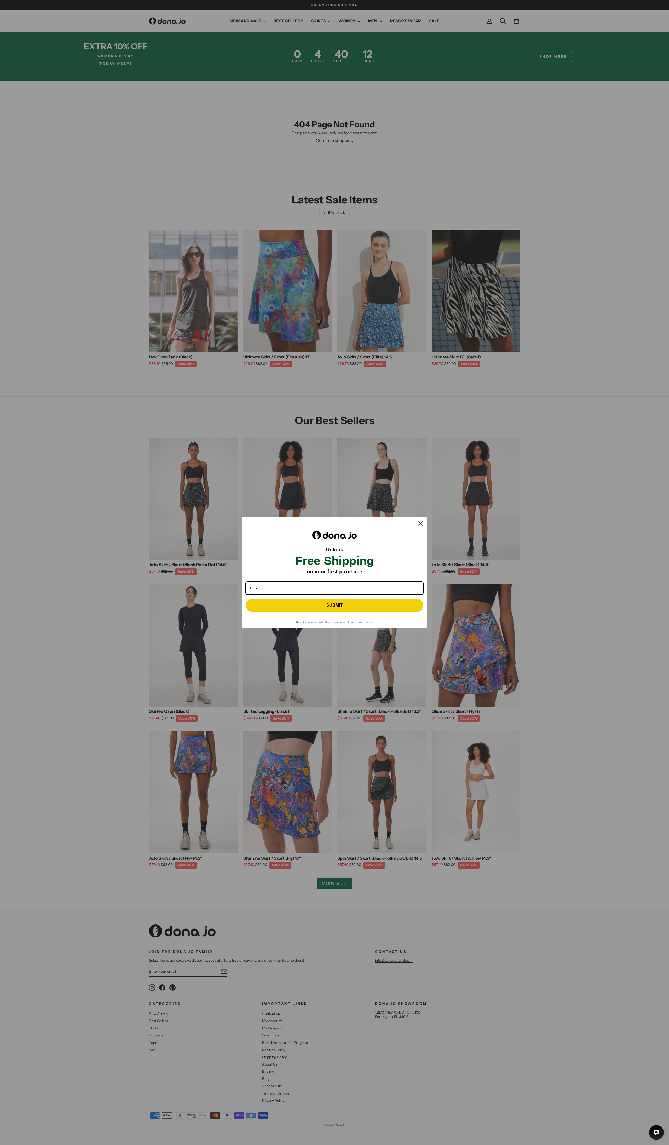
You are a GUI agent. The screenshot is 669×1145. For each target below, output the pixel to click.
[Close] (420, 523)
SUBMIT (334, 605)
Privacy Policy (364, 621)
